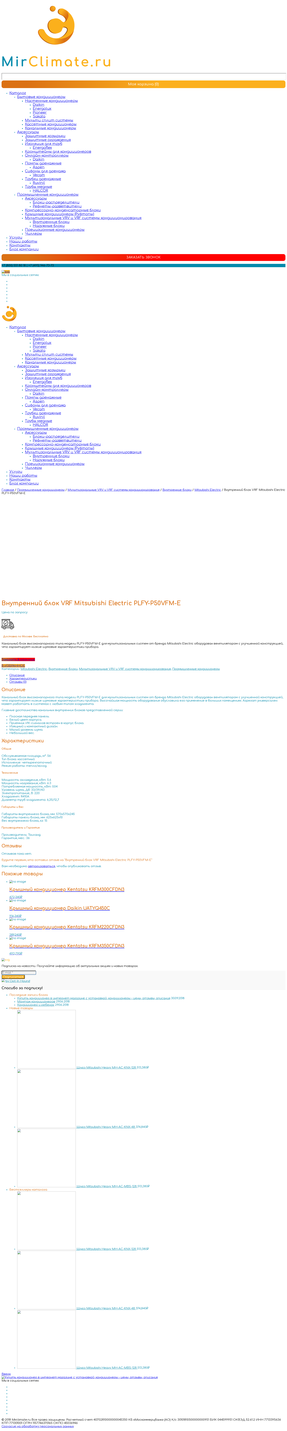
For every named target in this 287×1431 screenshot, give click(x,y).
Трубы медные (38, 187)
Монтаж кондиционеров (36, 1001)
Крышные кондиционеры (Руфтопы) (59, 214)
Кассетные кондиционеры (51, 124)
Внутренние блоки (51, 222)
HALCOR (40, 191)
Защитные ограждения (48, 140)
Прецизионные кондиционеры (55, 230)
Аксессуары (28, 132)
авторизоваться (41, 866)
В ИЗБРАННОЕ (13, 665)
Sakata (39, 116)
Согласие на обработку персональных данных (38, 1426)
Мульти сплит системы (49, 120)
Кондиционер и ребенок (35, 1005)
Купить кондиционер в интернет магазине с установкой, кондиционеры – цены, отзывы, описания (93, 998)
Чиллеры (33, 234)
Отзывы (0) (18, 682)
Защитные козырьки (45, 136)
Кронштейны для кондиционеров (58, 152)
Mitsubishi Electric (207, 490)
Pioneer (40, 112)
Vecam (39, 175)
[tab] (147, 675)
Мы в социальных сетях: (20, 275)
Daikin (38, 105)
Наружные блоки (49, 226)
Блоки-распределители (56, 202)
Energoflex (42, 148)
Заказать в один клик (18, 659)
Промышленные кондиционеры (47, 194)
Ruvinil (39, 183)
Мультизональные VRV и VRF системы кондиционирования (83, 218)
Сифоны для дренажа (45, 171)
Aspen (39, 167)
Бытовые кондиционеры (41, 97)
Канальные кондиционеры (50, 128)
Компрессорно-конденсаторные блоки (63, 210)
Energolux (42, 109)
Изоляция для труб (43, 144)
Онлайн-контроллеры (47, 155)
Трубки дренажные (43, 179)
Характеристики (23, 678)
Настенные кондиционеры (51, 101)
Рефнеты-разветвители (57, 206)
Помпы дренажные (43, 163)
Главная (8, 490)
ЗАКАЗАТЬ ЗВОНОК (143, 257)
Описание (17, 675)
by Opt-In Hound (17, 981)
